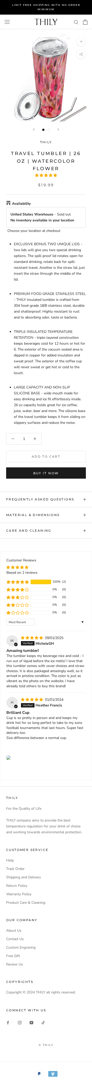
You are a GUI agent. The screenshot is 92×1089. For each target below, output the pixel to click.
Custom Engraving (21, 947)
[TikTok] (43, 1022)
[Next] (58, 129)
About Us (13, 930)
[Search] (76, 22)
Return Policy (16, 885)
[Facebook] (8, 1022)
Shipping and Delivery (23, 877)
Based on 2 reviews (22, 572)
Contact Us (15, 939)
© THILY (46, 1045)
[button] (46, 175)
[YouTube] (31, 1022)
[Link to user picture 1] (8, 757)
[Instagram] (19, 1022)
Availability (21, 203)
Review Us (14, 964)
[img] (32, 637)
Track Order (15, 868)
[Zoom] (81, 41)
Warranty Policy (18, 894)
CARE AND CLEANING (28, 530)
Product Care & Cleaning (25, 902)
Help (10, 860)
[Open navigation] (7, 22)
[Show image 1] (43, 130)
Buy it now (46, 473)
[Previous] (33, 129)
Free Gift (13, 955)
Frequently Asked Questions (40, 499)
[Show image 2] (49, 130)
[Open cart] (85, 22)
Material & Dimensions (33, 515)
